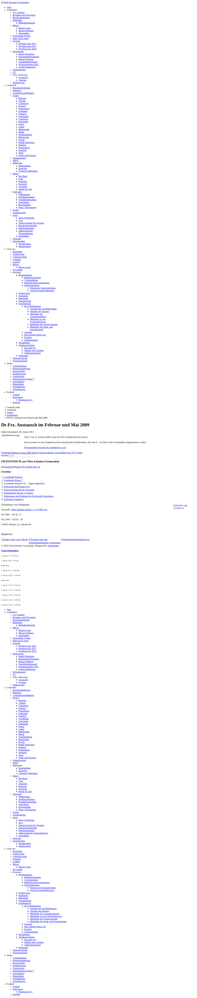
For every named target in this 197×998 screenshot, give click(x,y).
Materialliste (18, 384)
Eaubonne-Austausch (13, 499)
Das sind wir (30, 348)
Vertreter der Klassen (39, 311)
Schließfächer (19, 387)
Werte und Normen (27, 155)
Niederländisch (25, 134)
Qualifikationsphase (27, 199)
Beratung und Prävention (24, 15)
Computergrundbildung (23, 93)
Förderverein (18, 254)
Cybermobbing (31, 280)
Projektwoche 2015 (27, 46)
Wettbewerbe (19, 82)
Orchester (22, 186)
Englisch (22, 114)
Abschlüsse (23, 202)
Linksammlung (31, 340)
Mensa (16, 25)
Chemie (22, 101)
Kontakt (28, 337)
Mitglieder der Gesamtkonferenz (38, 315)
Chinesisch (23, 103)
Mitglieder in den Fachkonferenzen (38, 320)
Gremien (28, 332)
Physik (21, 140)
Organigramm (24, 301)
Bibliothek (17, 20)
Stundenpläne (19, 241)
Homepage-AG (25, 400)
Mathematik (23, 129)
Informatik (23, 121)
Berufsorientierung (21, 17)
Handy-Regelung (26, 54)
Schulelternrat (24, 303)
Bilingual (17, 90)
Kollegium (23, 296)
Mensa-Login (24, 28)
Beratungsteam (25, 275)
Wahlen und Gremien (34, 350)
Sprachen (22, 168)
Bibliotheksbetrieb (26, 23)
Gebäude (17, 259)
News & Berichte (26, 218)
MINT (16, 160)
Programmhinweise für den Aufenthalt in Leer (45, 447)
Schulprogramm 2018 (28, 64)
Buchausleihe (24, 205)
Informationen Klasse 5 (23, 379)
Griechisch (23, 119)
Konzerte (22, 184)
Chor (20, 179)
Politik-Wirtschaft (26, 142)
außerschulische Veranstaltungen (25, 232)
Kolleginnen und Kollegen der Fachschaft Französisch (28, 496)
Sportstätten (23, 236)
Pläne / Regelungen (27, 207)
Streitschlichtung (31, 285)
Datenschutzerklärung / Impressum (44, 542)
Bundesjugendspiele (27, 225)
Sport (20, 153)
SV (14, 72)
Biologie (22, 98)
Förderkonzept (19, 158)
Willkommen (24, 194)
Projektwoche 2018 (27, 49)
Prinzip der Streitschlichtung (43, 288)
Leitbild (16, 262)
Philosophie (23, 137)
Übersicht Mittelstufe (27, 171)
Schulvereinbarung (27, 67)
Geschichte (23, 116)
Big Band (22, 176)
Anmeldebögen (20, 366)
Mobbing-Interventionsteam (36, 283)
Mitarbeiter (23, 298)
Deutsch (22, 106)
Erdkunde (22, 111)
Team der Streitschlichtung (42, 290)
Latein (21, 127)
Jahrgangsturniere (26, 228)
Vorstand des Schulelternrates (43, 309)
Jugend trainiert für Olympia (31, 223)
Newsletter (17, 270)
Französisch (23, 108)
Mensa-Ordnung (25, 30)
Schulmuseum (19, 69)
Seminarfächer (19, 212)
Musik (21, 132)
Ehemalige (17, 251)
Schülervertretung (26, 345)
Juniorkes (22, 181)
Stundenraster (24, 246)
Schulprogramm (20, 361)
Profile (16, 210)
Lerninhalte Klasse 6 (13, 477)
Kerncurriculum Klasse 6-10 (17, 486)
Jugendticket (18, 381)
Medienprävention (32, 277)
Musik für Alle (25, 189)
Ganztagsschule (20, 257)
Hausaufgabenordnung (28, 56)
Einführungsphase (26, 197)
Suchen (4, 455)
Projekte (16, 41)
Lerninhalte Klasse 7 (13, 480)
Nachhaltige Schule (21, 36)
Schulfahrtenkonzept (27, 62)
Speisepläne (23, 33)
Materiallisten (24, 166)
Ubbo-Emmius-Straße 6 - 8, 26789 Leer (29, 509)
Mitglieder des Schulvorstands (43, 324)
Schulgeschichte (20, 358)
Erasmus (22, 80)
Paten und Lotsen (21, 38)
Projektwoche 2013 (27, 43)
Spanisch (22, 150)
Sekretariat (23, 355)
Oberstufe (17, 192)
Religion (22, 145)
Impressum (18, 397)
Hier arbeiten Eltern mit (35, 335)
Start (9, 7)
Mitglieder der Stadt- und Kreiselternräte (41, 328)
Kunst (21, 124)
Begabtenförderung (21, 88)
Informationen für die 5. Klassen (18, 493)
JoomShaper (53, 545)
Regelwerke (18, 51)
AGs (20, 220)
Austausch (23, 77)
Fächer (16, 95)
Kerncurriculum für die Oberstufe (19, 490)
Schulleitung (24, 342)
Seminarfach (24, 147)
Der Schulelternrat (32, 306)
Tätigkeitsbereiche (32, 353)
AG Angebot (19, 12)
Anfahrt (16, 394)
